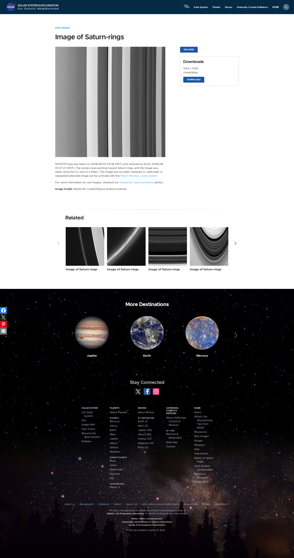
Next (235, 243)
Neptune (115, 452)
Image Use (131, 504)
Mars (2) (143, 426)
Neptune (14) (146, 443)
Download (194, 80)
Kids (196, 449)
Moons (142, 408)
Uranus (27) (145, 439)
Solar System (90, 408)
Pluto (113, 461)
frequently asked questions (136, 182)
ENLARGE (189, 50)
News (197, 412)
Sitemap (206, 504)
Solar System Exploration (38, 4)
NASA (11, 7)
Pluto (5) (143, 447)
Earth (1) (143, 421)
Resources (200, 432)
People (198, 441)
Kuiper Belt (88, 424)
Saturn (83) (144, 434)
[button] (275, 7)
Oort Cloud (88, 429)
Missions (199, 445)
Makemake (116, 469)
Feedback (103, 504)
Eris (112, 478)
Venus (113, 426)
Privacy (117, 504)
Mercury (202, 355)
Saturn (114, 443)
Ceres (113, 465)
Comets (170, 446)
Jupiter (92, 355)
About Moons (146, 412)
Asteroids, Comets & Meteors (172, 411)
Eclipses (86, 441)
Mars (112, 434)
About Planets (118, 412)
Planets (114, 408)
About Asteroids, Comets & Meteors (176, 421)
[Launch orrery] (186, 8)
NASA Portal (191, 504)
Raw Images (62, 28)
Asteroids (171, 442)
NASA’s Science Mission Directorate (168, 514)
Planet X (115, 487)
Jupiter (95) (145, 430)
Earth (147, 355)
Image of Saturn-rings (81, 269)
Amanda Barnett (154, 519)
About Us (70, 504)
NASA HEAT (201, 482)
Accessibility (222, 504)
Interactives (201, 453)
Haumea (115, 474)
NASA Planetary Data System (138, 176)
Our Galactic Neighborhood (38, 9)
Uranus (114, 447)
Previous (58, 243)
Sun (84, 420)
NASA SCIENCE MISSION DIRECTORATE (160, 504)
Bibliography (86, 504)
